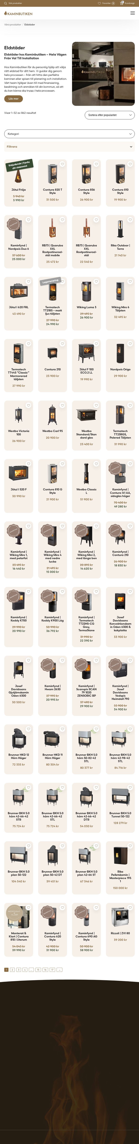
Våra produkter (12, 24)
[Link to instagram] (15, 1125)
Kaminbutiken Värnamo (20, 1112)
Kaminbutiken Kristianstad (21, 1087)
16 (45, 969)
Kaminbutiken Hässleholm (21, 1083)
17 (52, 969)
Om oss (54, 1063)
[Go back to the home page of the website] (19, 13)
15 (38, 969)
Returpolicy (102, 1055)
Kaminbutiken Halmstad (20, 1079)
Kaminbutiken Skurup (18, 1099)
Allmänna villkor (105, 1051)
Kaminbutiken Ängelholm (21, 1116)
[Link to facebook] (6, 1125)
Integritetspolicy (105, 1059)
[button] (28, 164)
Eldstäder (55, 1051)
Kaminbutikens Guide (63, 1059)
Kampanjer (56, 1055)
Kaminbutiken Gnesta (18, 1059)
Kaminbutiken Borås (17, 1051)
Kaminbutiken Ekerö (17, 1055)
